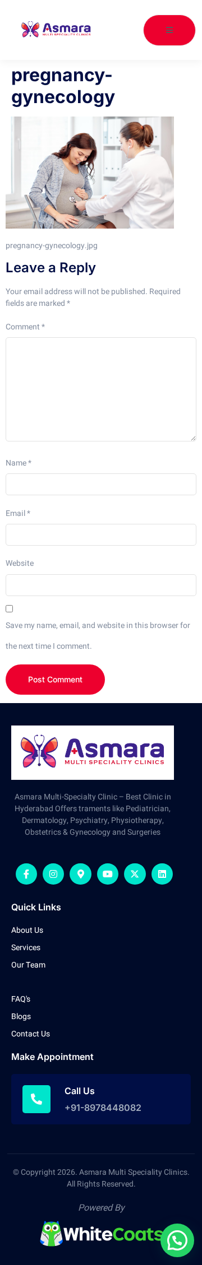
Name (18, 463)
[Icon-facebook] (26, 874)
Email (18, 513)
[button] (177, 1240)
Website (20, 563)
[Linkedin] (162, 874)
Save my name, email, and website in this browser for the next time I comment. (98, 636)
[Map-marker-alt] (80, 874)
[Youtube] (107, 874)
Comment (25, 327)
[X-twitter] (134, 874)
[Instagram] (53, 874)
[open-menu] (169, 30)
